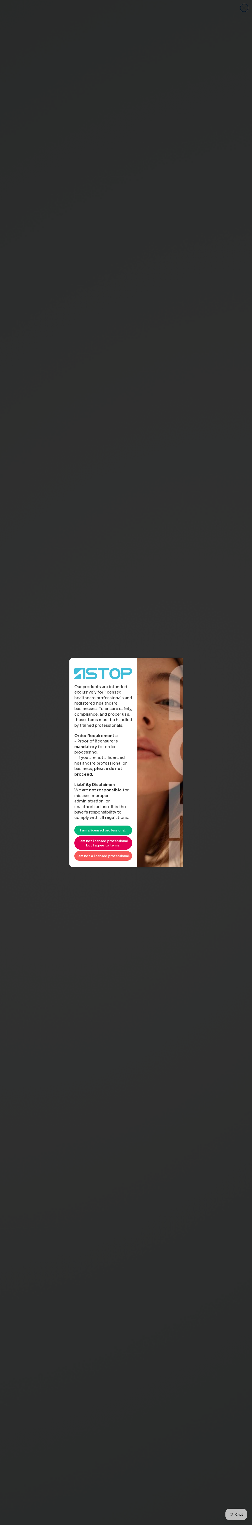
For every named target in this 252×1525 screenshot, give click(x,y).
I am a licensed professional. (103, 830)
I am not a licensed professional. (103, 856)
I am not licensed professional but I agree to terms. (103, 843)
